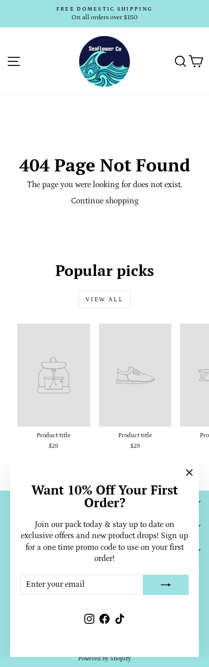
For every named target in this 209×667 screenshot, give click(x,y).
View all (104, 299)
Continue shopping (104, 200)
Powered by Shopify (104, 658)
